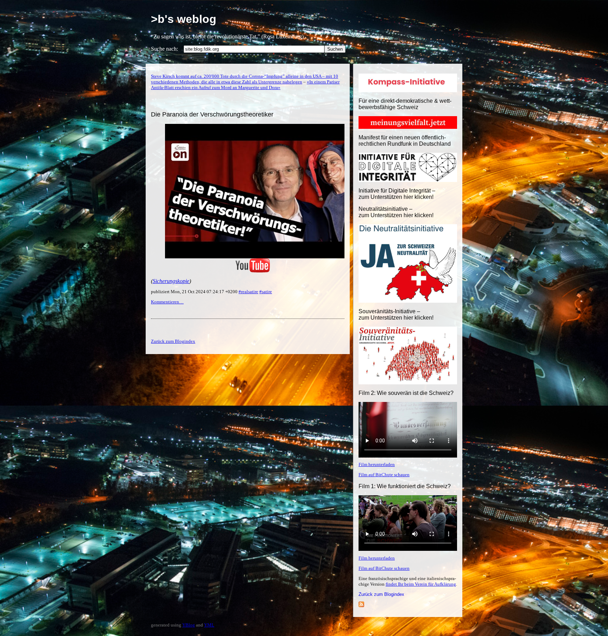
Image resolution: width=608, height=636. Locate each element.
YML (209, 625)
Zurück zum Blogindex (381, 594)
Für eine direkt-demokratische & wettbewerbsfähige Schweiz (405, 104)
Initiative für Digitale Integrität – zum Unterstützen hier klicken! (397, 194)
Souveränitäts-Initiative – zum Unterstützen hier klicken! (396, 314)
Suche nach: (164, 49)
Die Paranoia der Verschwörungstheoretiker (212, 114)
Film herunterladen (377, 464)
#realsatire (248, 291)
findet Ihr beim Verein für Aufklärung (421, 584)
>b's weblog (183, 19)
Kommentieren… (167, 301)
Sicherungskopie (171, 281)
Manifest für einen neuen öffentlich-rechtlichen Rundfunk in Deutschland (405, 140)
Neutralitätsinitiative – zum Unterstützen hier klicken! (396, 212)
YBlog (188, 625)
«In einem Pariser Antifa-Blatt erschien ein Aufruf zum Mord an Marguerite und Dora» (245, 84)
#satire (265, 291)
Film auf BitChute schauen (384, 474)
